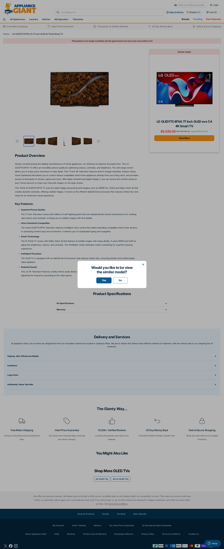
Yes (104, 280)
